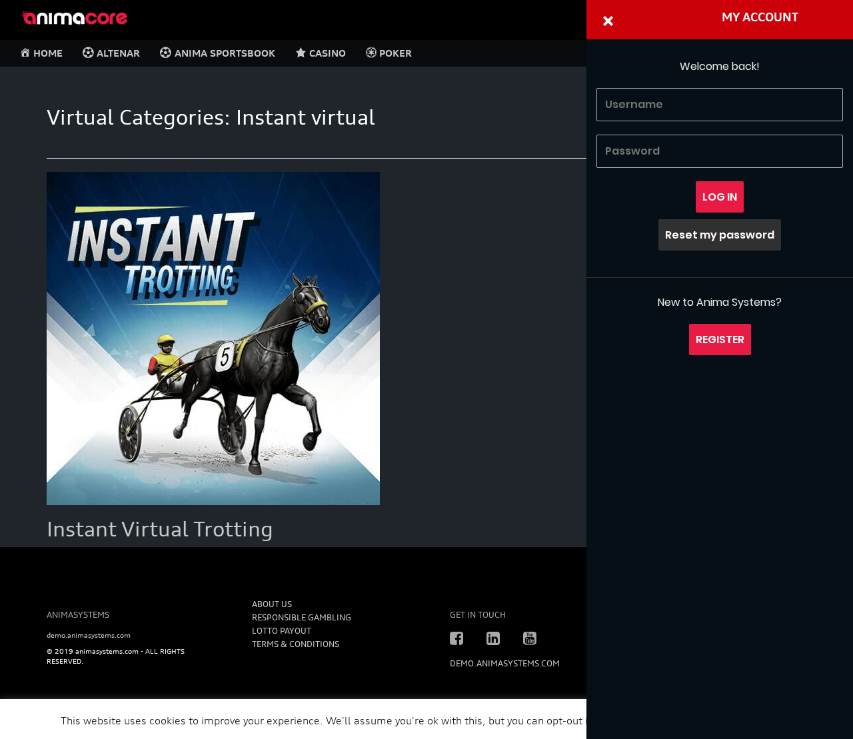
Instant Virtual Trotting (160, 529)
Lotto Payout (281, 631)
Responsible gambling (301, 617)
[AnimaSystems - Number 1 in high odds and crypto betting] (74, 16)
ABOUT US (272, 604)
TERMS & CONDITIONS (295, 644)
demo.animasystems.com (89, 635)
